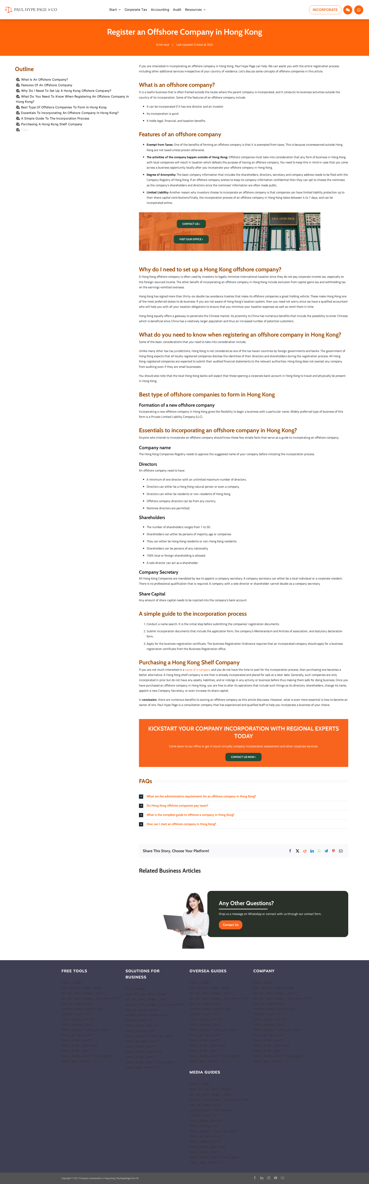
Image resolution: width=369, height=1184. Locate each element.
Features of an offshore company (46, 85)
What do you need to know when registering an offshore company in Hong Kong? (72, 99)
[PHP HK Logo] (31, 7)
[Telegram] (326, 851)
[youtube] (275, 1177)
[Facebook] (290, 851)
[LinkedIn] (312, 851)
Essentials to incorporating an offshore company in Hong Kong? (70, 113)
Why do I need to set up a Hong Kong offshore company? (66, 91)
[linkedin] (261, 1177)
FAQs (25, 130)
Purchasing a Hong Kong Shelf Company (51, 124)
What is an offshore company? (44, 79)
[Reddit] (304, 851)
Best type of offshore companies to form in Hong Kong (63, 107)
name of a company (197, 669)
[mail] (282, 1177)
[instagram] (268, 1177)
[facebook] (254, 1177)
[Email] (340, 851)
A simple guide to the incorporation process (55, 118)
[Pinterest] (333, 851)
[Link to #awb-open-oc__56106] (347, 9)
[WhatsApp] (319, 851)
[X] (297, 851)
